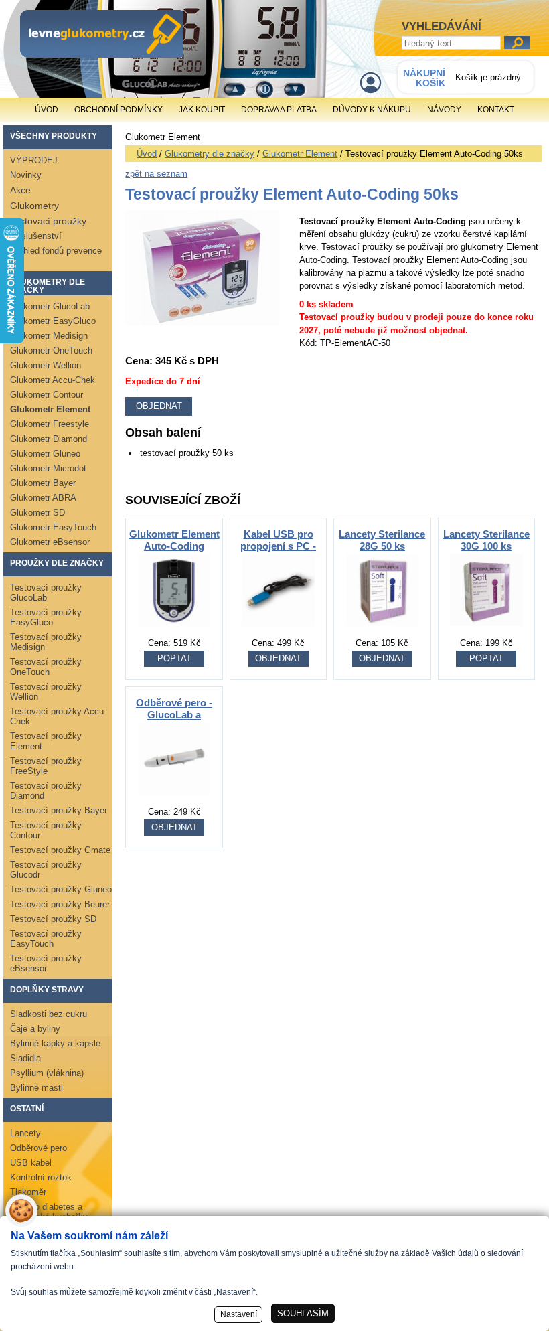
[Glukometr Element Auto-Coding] (174, 633)
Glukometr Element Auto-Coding (174, 540)
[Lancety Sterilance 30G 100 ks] (486, 633)
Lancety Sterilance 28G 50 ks (382, 540)
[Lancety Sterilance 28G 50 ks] (382, 633)
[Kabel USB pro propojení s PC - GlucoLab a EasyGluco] (278, 633)
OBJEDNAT (278, 658)
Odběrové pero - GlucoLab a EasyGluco (174, 714)
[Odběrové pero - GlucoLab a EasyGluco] (174, 802)
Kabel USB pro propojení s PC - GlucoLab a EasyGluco (278, 552)
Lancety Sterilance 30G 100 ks (486, 540)
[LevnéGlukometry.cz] (101, 34)
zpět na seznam (156, 174)
